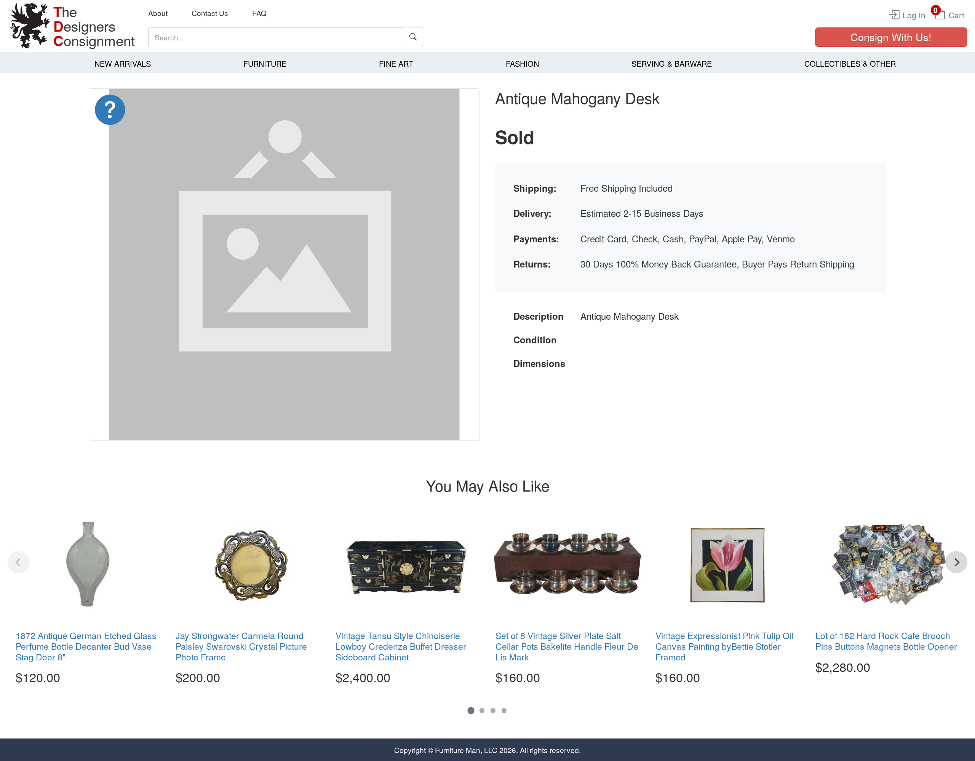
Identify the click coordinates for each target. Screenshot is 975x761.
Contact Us (210, 13)
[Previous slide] (19, 562)
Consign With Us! (891, 36)
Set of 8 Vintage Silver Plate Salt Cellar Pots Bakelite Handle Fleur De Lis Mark (566, 646)
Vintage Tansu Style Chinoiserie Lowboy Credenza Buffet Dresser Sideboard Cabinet (401, 646)
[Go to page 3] (493, 710)
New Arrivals (122, 63)
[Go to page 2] (482, 710)
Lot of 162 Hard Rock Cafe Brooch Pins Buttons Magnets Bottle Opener (886, 641)
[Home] (30, 26)
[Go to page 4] (504, 710)
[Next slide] (956, 562)
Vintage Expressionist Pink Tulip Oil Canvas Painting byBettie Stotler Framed (724, 646)
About (158, 13)
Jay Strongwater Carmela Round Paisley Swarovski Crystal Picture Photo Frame (241, 646)
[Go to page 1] (471, 710)
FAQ (259, 13)
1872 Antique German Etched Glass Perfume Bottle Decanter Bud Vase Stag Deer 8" (86, 646)
